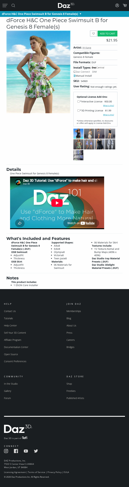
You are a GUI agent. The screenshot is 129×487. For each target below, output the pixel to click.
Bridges (70, 347)
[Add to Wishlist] (93, 33)
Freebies (71, 390)
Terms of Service (36, 472)
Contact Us (10, 311)
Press (69, 332)
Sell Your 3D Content (15, 332)
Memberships (74, 311)
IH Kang (86, 47)
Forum (7, 398)
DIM (94, 71)
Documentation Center (16, 347)
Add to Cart (107, 33)
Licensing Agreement (15, 472)
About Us (71, 325)
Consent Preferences (15, 361)
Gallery (7, 390)
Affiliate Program (12, 339)
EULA (66, 472)
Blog (69, 318)
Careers (71, 339)
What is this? (108, 105)
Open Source (11, 354)
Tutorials (8, 318)
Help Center (10, 325)
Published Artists (75, 398)
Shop (69, 383)
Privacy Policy (54, 472)
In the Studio (11, 383)
